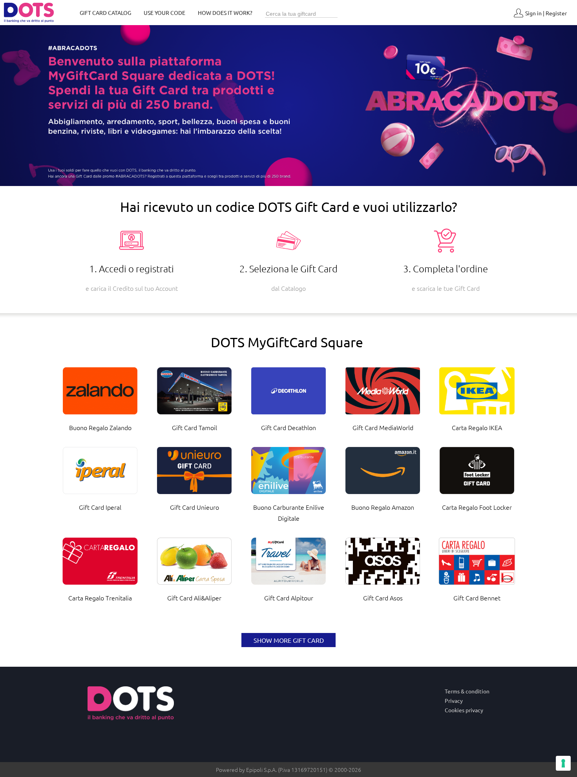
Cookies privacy (464, 709)
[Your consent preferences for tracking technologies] (563, 763)
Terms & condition (467, 691)
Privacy (454, 700)
